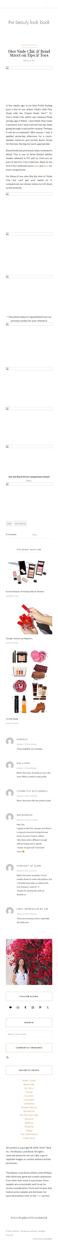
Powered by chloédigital (42, 1239)
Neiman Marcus (29, 1107)
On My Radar (12, 719)
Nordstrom (29, 1111)
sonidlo (22, 739)
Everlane (29, 1095)
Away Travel (29, 1080)
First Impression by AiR (32, 909)
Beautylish (29, 1084)
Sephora (29, 1122)
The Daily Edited (29, 1134)
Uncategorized (29, 45)
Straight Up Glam (29, 866)
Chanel (29, 1092)
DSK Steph (23, 763)
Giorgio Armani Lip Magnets (19, 638)
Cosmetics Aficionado (32, 791)
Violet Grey (29, 1138)
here (36, 165)
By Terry (29, 1088)
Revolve (29, 1118)
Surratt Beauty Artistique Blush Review (25, 591)
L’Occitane (29, 1099)
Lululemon (29, 1103)
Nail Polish (20, 524)
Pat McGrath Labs (29, 1115)
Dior (9, 524)
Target (29, 1130)
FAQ (39, 1195)
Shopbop (29, 1126)
